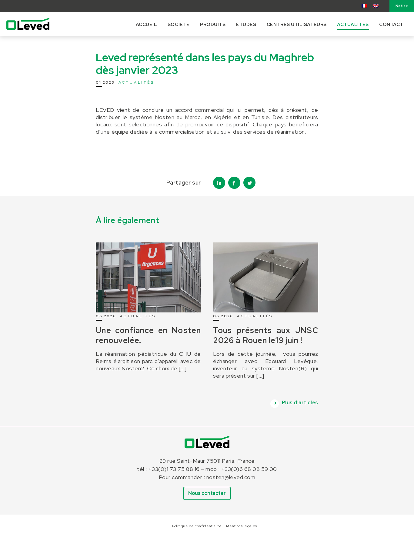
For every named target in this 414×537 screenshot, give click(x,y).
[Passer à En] (376, 6)
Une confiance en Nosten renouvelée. (148, 335)
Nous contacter (207, 493)
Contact (391, 25)
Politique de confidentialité (197, 526)
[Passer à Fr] (364, 6)
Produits (212, 25)
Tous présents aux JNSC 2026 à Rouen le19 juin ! (265, 335)
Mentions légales (241, 526)
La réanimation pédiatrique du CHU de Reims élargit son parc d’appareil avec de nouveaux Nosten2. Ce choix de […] (148, 361)
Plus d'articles (300, 402)
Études (246, 25)
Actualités (353, 25)
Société (179, 25)
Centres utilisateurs (297, 25)
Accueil (146, 25)
